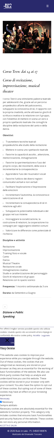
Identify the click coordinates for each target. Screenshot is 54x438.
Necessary (7, 401)
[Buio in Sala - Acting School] (7, 6)
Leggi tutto (46, 335)
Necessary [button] (4, 398)
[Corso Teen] (27, 37)
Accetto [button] (36, 335)
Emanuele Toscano (33, 434)
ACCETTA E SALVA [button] (8, 425)
